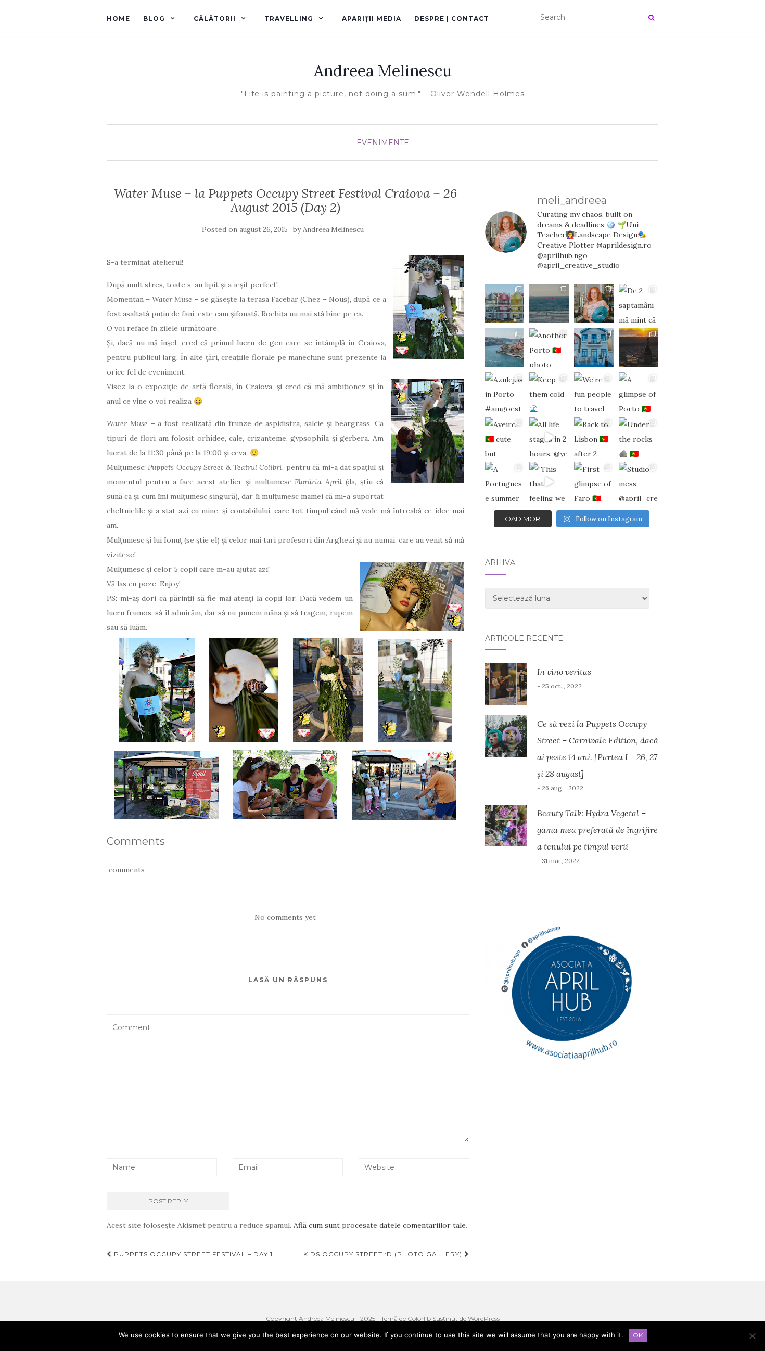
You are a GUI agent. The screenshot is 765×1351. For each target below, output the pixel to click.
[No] (752, 1336)
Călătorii (215, 18)
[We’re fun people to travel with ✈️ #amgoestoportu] (594, 392)
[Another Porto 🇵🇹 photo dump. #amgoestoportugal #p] (549, 348)
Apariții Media (371, 18)
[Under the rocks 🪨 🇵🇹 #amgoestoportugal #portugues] (638, 437)
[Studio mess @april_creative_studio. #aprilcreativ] (638, 481)
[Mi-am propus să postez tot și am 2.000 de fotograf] (505, 348)
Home (118, 18)
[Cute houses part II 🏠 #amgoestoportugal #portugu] (505, 303)
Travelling (288, 18)
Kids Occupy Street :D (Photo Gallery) (383, 1254)
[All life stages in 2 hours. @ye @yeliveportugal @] (549, 437)
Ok (638, 1335)
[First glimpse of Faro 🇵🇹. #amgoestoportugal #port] (594, 481)
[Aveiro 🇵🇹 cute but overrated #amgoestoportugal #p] (505, 437)
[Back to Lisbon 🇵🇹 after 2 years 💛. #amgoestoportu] (594, 437)
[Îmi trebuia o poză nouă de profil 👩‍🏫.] (594, 303)
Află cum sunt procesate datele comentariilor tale (380, 1225)
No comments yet (285, 917)
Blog (154, 18)
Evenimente (382, 142)
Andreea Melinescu (383, 71)
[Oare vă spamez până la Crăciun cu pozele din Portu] (549, 303)
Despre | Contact (451, 18)
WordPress (484, 1318)
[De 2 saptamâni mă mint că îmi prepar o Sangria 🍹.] (638, 303)
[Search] (651, 17)
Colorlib (419, 1318)
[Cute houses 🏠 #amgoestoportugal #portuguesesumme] (594, 348)
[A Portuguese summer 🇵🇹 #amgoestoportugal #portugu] (505, 481)
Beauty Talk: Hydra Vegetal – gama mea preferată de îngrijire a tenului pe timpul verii (597, 830)
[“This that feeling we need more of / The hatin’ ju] (549, 481)
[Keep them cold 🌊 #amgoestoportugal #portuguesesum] (549, 392)
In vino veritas (564, 671)
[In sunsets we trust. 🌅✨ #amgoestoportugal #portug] (638, 348)
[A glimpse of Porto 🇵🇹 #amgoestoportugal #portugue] (638, 392)
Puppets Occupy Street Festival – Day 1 (192, 1254)
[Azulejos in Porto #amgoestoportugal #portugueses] (505, 392)
